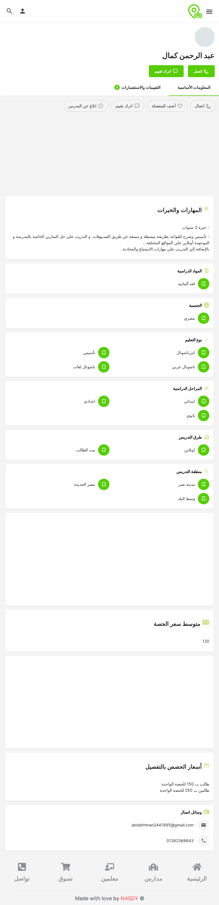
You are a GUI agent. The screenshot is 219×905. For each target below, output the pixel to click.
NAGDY (129, 898)
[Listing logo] (205, 37)
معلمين (109, 878)
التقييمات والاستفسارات (138, 87)
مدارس (153, 878)
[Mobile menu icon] (209, 11)
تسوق (65, 878)
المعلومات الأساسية (194, 87)
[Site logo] (194, 11)
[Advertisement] (109, 154)
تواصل (22, 878)
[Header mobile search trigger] (9, 11)
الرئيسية (197, 878)
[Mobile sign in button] (22, 11)
